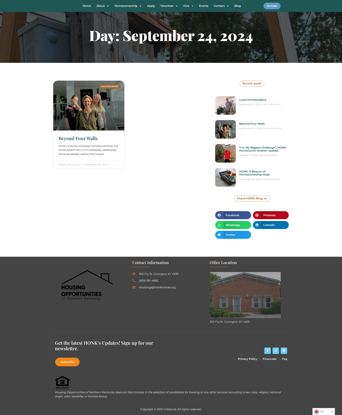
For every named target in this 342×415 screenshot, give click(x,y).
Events (203, 5)
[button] (233, 215)
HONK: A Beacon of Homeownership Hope (254, 173)
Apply (151, 5)
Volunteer (166, 5)
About (100, 5)
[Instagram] (276, 351)
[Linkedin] (284, 351)
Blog (237, 5)
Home (87, 5)
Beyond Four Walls (78, 138)
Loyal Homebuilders (252, 99)
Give (186, 5)
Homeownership (126, 5)
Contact (219, 5)
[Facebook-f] (267, 351)
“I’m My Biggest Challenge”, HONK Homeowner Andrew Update (262, 149)
